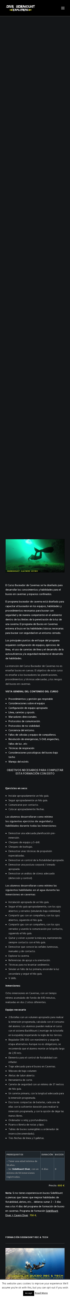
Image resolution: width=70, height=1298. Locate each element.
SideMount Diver (21, 1169)
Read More (41, 1293)
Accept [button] (28, 1293)
